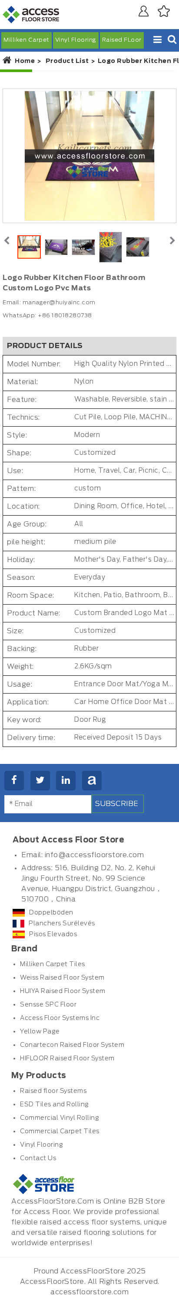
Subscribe (116, 803)
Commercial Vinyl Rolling (59, 1118)
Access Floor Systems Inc (59, 1018)
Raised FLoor (122, 40)
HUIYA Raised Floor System (63, 991)
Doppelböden (51, 913)
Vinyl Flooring (75, 40)
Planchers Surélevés (62, 924)
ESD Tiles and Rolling (54, 1105)
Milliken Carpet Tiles (52, 964)
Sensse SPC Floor (48, 1005)
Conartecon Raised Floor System (72, 1045)
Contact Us (38, 1158)
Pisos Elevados (53, 934)
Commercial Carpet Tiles (59, 1131)
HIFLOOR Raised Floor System (67, 1059)
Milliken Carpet (26, 40)
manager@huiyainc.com (59, 303)
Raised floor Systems (53, 1091)
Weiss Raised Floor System (62, 978)
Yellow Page (40, 1032)
